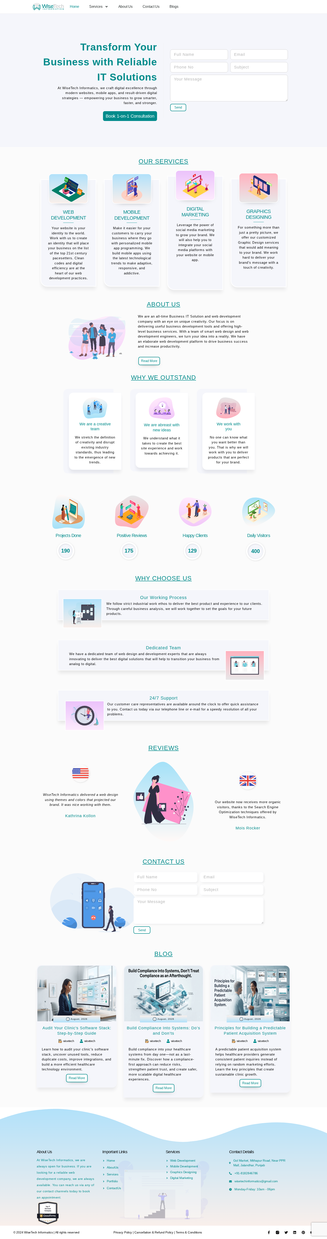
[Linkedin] (294, 1232)
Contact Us (151, 6)
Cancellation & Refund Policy (154, 1232)
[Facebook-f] (268, 1232)
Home (74, 6)
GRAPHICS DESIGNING (259, 214)
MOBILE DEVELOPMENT (131, 215)
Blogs (174, 6)
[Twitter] (286, 1232)
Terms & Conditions (189, 1232)
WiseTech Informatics (38, 1232)
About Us (125, 6)
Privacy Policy (123, 1232)
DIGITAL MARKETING (195, 211)
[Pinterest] (303, 1232)
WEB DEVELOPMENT (68, 215)
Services (96, 6)
